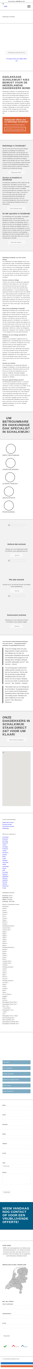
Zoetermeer (5, 886)
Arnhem (4, 850)
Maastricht (5, 843)
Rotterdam (5, 839)
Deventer (4, 882)
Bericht (4, 1172)
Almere (4, 868)
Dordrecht (5, 874)
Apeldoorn (5, 880)
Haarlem (4, 854)
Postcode (4, 1124)
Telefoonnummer (6, 1313)
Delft (3, 870)
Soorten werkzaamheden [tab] (9, 819)
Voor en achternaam (7, 1304)
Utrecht (4, 845)
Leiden (4, 858)
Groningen (5, 847)
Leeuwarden (5, 866)
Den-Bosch (5, 852)
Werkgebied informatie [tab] (8, 892)
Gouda (4, 888)
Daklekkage (5, 828)
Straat (4, 1114)
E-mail (4, 1153)
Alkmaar (4, 884)
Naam (4, 1105)
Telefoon (4, 1143)
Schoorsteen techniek (8, 826)
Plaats (4, 1134)
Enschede (5, 872)
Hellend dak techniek (8, 822)
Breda (4, 856)
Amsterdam (5, 837)
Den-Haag (5, 841)
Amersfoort (5, 862)
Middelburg (5, 876)
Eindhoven (5, 848)
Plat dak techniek (7, 824)
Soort (3, 1162)
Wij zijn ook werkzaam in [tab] (9, 834)
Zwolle (4, 864)
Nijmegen (4, 860)
